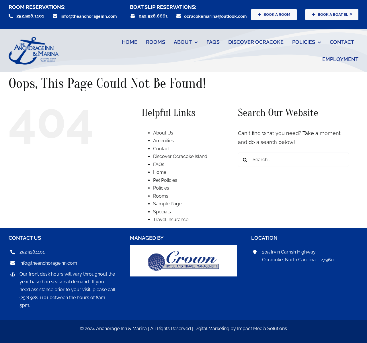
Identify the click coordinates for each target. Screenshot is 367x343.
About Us (163, 133)
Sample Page (167, 203)
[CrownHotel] (183, 253)
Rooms (160, 196)
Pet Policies (165, 180)
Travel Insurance (170, 219)
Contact (161, 148)
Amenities (163, 140)
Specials (162, 212)
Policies (161, 188)
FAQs (158, 164)
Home (159, 172)
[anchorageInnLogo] (34, 39)
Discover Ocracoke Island (180, 156)
